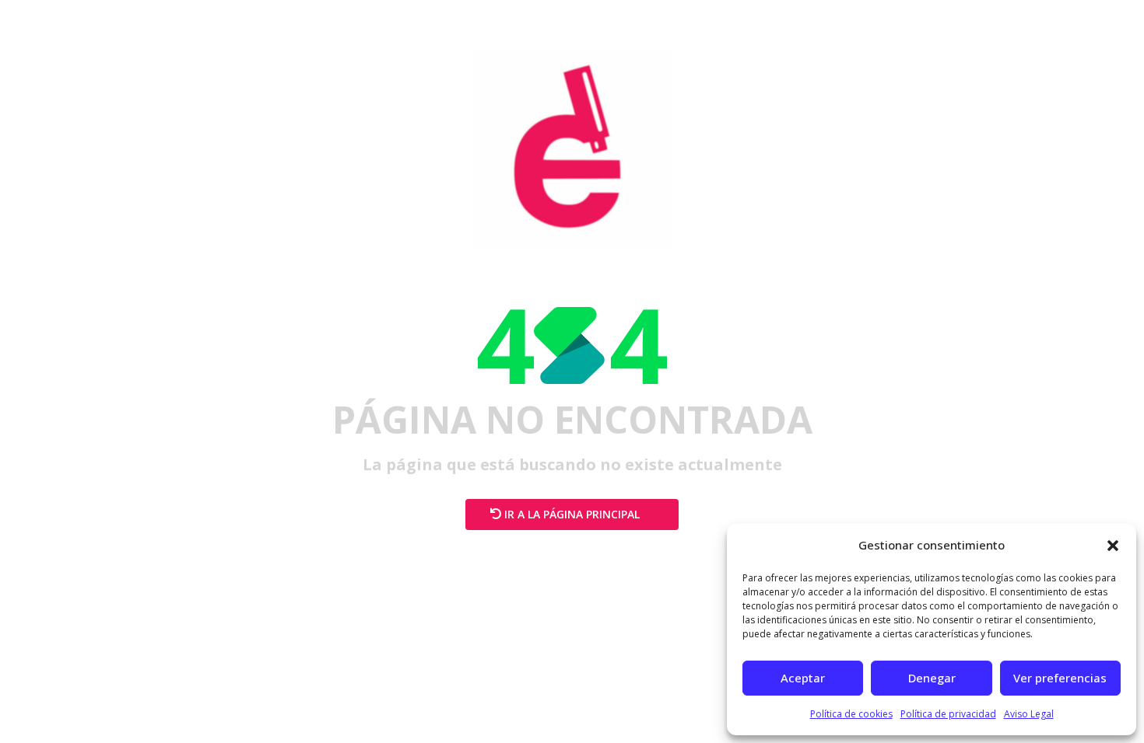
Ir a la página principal (572, 514)
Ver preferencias (1060, 677)
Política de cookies (851, 713)
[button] (1113, 545)
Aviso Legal (1029, 713)
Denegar (932, 677)
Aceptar (803, 677)
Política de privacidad (948, 713)
